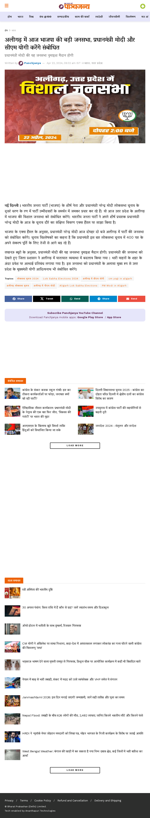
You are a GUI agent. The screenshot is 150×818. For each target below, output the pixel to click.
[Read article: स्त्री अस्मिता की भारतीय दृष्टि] (12, 592)
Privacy (9, 800)
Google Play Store (90, 317)
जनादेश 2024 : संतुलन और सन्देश (116, 426)
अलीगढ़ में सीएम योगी (93, 278)
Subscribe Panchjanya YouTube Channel (75, 312)
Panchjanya (32, 63)
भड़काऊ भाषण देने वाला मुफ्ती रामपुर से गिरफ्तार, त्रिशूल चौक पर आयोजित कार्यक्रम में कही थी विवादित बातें (81, 661)
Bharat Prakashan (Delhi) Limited (26, 806)
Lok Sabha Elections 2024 (60, 278)
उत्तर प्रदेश (97, 63)
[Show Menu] (6, 6)
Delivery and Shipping (107, 800)
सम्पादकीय (63, 16)
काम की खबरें (82, 16)
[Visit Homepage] (74, 6)
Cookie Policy (42, 800)
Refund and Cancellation (72, 800)
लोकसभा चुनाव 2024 (28, 278)
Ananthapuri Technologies (40, 810)
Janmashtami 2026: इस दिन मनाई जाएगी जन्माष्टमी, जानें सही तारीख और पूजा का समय (73, 697)
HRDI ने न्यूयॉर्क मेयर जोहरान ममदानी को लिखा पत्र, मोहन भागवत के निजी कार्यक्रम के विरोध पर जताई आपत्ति (82, 733)
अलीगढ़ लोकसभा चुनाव (18, 285)
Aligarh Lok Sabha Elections (78, 285)
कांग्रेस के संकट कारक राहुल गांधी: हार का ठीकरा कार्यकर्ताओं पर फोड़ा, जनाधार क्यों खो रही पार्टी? (46, 394)
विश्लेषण (131, 16)
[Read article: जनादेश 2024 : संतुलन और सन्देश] (86, 429)
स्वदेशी (99, 16)
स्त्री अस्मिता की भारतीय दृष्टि (37, 589)
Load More (75, 445)
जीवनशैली (114, 16)
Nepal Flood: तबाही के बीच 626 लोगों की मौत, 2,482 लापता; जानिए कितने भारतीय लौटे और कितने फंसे (82, 715)
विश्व (31, 16)
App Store (114, 317)
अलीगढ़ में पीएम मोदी (44, 285)
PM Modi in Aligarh (114, 285)
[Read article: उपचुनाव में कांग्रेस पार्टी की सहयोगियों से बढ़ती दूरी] (86, 411)
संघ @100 (45, 16)
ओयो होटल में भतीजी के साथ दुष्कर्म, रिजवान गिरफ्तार (51, 625)
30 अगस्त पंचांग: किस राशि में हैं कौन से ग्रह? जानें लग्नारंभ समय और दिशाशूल (65, 607)
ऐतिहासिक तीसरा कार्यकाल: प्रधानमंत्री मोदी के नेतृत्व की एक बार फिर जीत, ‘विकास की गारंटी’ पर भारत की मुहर (46, 412)
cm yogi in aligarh (120, 278)
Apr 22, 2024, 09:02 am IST (64, 63)
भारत (20, 16)
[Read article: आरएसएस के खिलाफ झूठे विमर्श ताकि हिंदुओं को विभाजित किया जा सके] (12, 429)
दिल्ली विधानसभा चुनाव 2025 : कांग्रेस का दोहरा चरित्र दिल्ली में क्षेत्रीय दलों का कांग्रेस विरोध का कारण (120, 394)
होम (10, 16)
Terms (24, 800)
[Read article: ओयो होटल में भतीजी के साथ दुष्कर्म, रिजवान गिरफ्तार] (12, 629)
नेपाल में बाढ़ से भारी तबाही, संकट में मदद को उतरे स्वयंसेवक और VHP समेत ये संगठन (69, 679)
